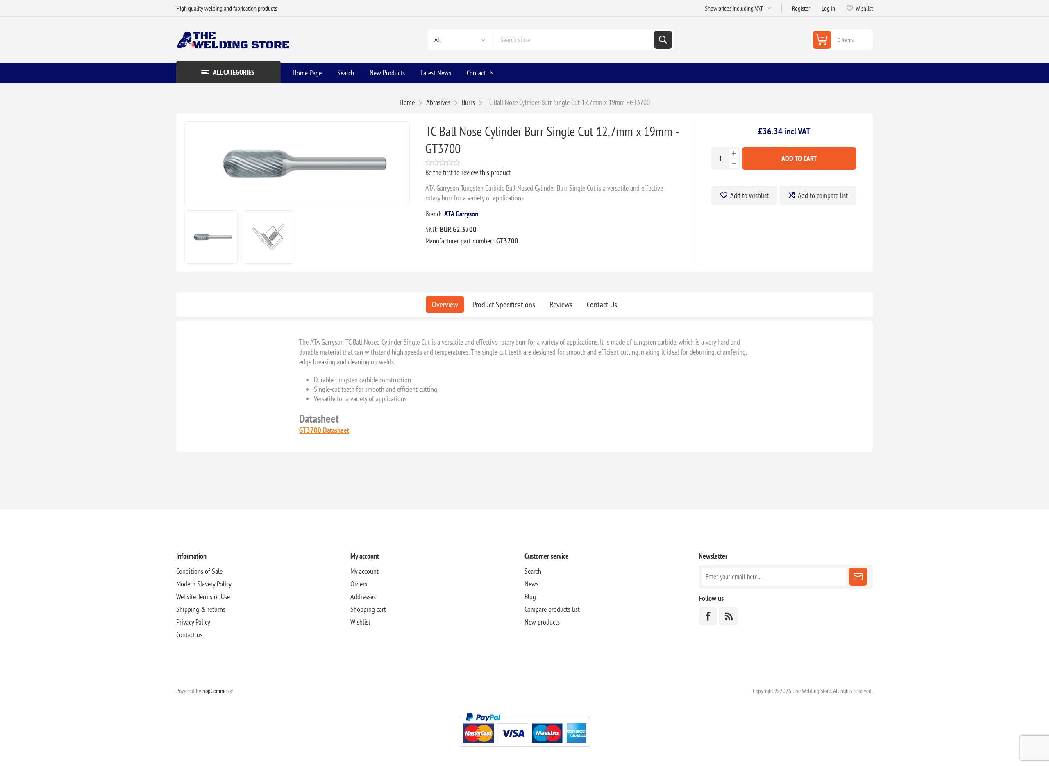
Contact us (189, 634)
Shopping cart (368, 609)
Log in (828, 8)
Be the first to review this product (468, 172)
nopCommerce (217, 691)
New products (542, 622)
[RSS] (728, 616)
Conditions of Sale (199, 571)
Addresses (363, 596)
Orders (358, 584)
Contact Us (602, 304)
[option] (211, 237)
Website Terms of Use (203, 596)
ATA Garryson (461, 213)
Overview (445, 304)
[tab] (445, 304)
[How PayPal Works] (524, 750)
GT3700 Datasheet (324, 430)
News (531, 584)
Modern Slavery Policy (204, 584)
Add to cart (799, 158)
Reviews (560, 304)
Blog (530, 596)
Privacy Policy (193, 622)
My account (364, 571)
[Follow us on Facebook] (708, 616)
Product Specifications (503, 304)
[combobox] (573, 40)
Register (801, 8)
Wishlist (360, 622)
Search (663, 40)
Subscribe (858, 577)
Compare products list (552, 609)
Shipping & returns (200, 609)
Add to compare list (823, 195)
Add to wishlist (749, 195)
